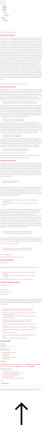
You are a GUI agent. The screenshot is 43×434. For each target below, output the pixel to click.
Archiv (1, 383)
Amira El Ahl (4, 7)
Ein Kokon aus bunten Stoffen (8, 86)
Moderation (5, 9)
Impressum (6, 20)
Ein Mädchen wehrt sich (14, 371)
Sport (25, 366)
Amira (4, 374)
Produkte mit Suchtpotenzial (8, 160)
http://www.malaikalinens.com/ (6, 254)
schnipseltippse (5, 371)
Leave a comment (22, 83)
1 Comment (26, 157)
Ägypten (7, 32)
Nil (16, 366)
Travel (27, 366)
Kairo (10, 32)
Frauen (10, 83)
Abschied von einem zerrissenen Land (10, 352)
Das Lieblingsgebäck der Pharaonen (9, 357)
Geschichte (17, 279)
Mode (18, 83)
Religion (22, 366)
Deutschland (13, 364)
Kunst (1, 366)
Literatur (9, 366)
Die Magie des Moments (7, 260)
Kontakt (4, 18)
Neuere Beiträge (3, 345)
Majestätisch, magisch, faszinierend (10, 282)
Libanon (5, 366)
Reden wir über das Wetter (7, 35)
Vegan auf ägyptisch (6, 358)
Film (17, 364)
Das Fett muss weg (6, 354)
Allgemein (12, 157)
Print (5, 12)
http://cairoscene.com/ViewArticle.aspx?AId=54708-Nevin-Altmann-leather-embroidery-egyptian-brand (19, 155)
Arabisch (9, 364)
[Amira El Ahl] (3, 3)
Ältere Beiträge (3, 343)
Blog (3, 17)
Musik (14, 366)
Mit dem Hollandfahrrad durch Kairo (16, 373)
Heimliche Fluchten (6, 355)
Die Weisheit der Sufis (10, 376)
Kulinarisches (33, 364)
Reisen (25, 279)
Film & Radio (7, 15)
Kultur (15, 83)
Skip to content (3, 1)
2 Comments (13, 32)
